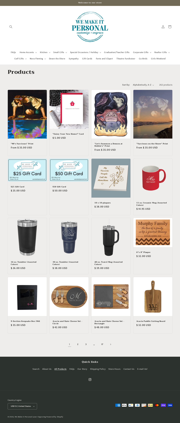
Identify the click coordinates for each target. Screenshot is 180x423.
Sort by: (126, 85)
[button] (11, 26)
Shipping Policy (98, 369)
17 (102, 344)
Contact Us (128, 369)
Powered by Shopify (54, 417)
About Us (47, 369)
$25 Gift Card (17, 187)
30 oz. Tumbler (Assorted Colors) (65, 263)
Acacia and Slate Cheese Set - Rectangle (109, 322)
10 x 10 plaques (102, 203)
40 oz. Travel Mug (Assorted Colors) (108, 263)
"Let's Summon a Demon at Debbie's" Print (108, 144)
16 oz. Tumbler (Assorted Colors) (24, 263)
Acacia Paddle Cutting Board (150, 321)
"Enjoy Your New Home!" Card (68, 134)
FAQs (72, 369)
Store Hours (114, 369)
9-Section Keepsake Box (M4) (25, 321)
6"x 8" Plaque (143, 252)
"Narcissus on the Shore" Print (152, 143)
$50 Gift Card (59, 187)
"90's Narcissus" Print (22, 143)
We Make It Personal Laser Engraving (30, 417)
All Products (60, 369)
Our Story (82, 369)
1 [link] (69, 344)
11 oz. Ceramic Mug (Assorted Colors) (151, 204)
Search (36, 369)
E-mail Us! (142, 369)
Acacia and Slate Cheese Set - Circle (67, 322)
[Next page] (110, 344)
